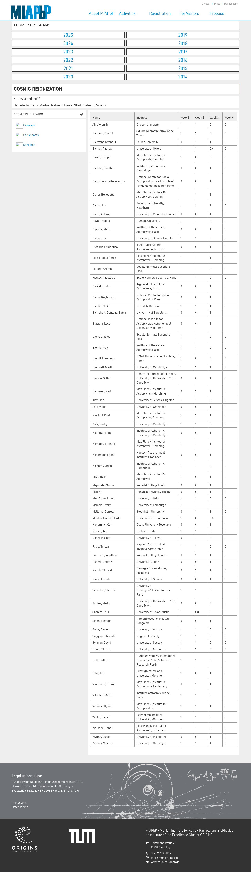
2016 (182, 60)
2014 (182, 76)
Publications (231, 3)
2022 (68, 60)
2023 (68, 51)
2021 (68, 68)
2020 (68, 76)
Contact (206, 3)
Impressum (19, 802)
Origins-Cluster (21, 828)
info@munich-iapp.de (165, 857)
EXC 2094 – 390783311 (53, 790)
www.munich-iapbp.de (165, 862)
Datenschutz (20, 807)
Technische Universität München (83, 833)
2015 (182, 68)
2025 (68, 35)
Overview (29, 125)
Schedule (29, 144)
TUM (76, 790)
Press (217, 3)
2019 (182, 35)
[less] (81, 115)
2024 (68, 43)
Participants (31, 134)
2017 (182, 51)
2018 (182, 43)
